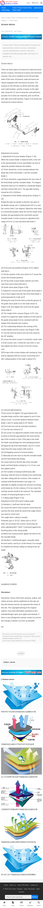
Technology (6, 10)
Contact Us (34, 885)
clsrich (12, 662)
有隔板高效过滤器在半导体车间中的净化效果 (17, 744)
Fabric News (27, 8)
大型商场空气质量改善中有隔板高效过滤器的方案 (19, 809)
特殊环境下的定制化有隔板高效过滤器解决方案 (18, 712)
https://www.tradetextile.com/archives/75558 (21, 641)
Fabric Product (17, 8)
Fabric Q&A (16, 10)
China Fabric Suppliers (15, 889)
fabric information (29, 889)
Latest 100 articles (23, 885)
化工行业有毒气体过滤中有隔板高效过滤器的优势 (19, 777)
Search (35, 897)
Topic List (12, 885)
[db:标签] (20, 653)
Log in (28, 3)
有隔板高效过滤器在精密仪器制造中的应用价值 (18, 842)
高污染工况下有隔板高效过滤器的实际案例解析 (18, 874)
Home (4, 8)
